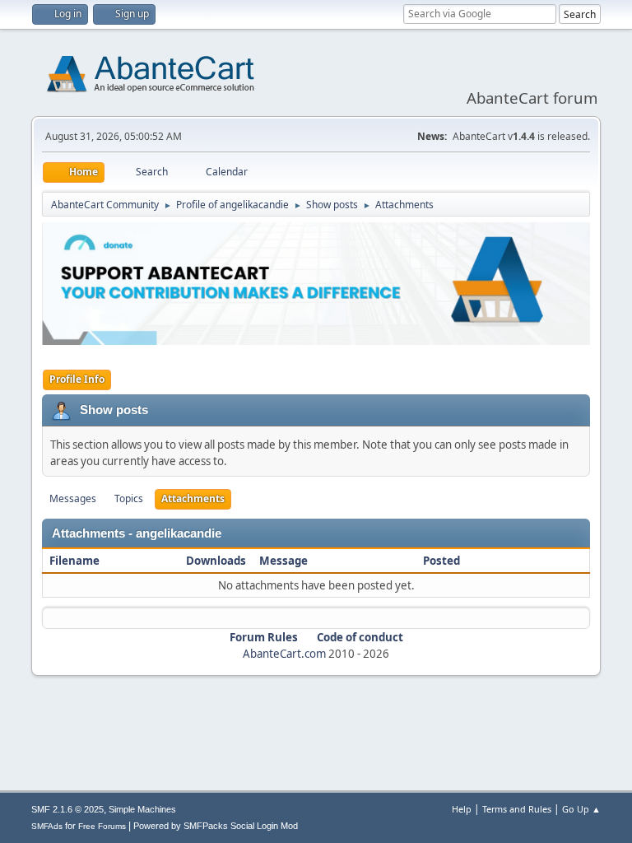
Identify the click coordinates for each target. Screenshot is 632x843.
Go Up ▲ (581, 809)
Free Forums (102, 826)
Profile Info (77, 379)
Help (462, 809)
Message (283, 560)
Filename (75, 560)
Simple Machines (142, 809)
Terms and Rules (516, 809)
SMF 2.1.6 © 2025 (67, 809)
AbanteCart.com (284, 653)
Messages (72, 498)
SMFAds (47, 826)
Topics (128, 498)
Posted (441, 560)
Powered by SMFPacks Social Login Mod (215, 826)
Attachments (193, 498)
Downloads (216, 560)
